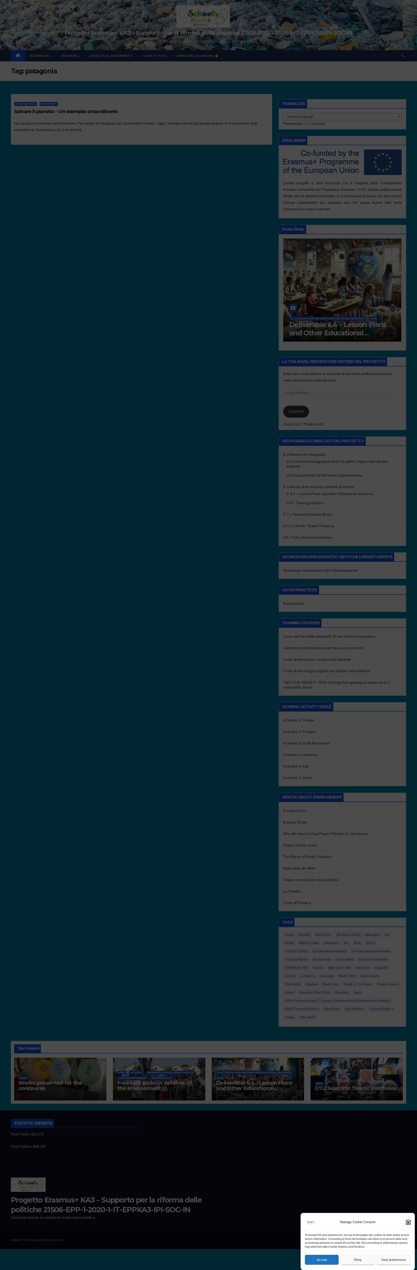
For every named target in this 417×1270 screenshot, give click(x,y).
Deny (358, 1260)
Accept (322, 1260)
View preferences (393, 1260)
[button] (408, 1222)
